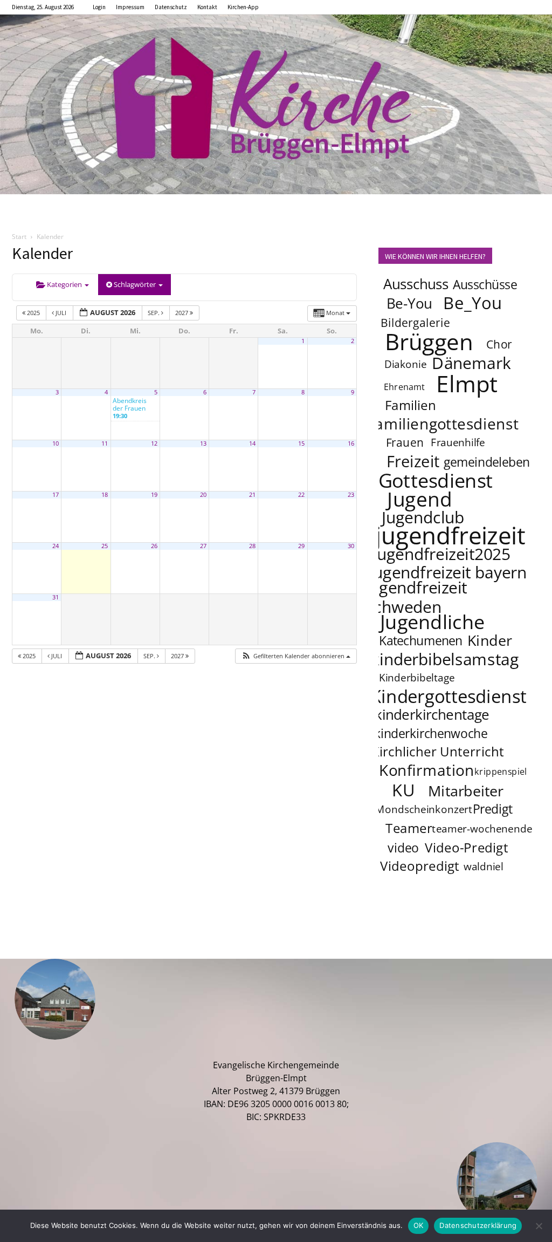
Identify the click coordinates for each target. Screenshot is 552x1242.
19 (154, 495)
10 (55, 443)
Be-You (409, 303)
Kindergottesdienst (448, 696)
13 (203, 443)
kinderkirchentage (432, 714)
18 (104, 495)
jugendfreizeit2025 (441, 553)
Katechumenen (421, 640)
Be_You (472, 302)
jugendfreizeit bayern (448, 572)
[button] (296, 656)
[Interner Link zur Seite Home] (276, 104)
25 (104, 546)
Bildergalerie (415, 322)
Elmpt (467, 383)
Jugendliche (432, 621)
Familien (410, 405)
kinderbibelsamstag (445, 658)
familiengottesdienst (444, 423)
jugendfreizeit (450, 535)
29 (301, 546)
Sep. (154, 313)
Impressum (130, 7)
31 (55, 597)
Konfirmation (426, 770)
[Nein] (538, 1225)
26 (154, 546)
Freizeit (413, 461)
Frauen (405, 442)
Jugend (419, 498)
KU (403, 790)
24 (55, 546)
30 (351, 546)
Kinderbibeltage (417, 678)
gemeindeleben (487, 462)
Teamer (408, 828)
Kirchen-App (243, 7)
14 (252, 443)
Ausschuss (416, 284)
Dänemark (471, 362)
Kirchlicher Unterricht (437, 752)
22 (301, 495)
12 (154, 443)
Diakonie (405, 365)
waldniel (483, 867)
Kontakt (207, 7)
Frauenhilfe (458, 443)
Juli (61, 313)
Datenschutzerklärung (477, 1225)
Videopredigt (419, 866)
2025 (33, 313)
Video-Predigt (466, 848)
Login (99, 7)
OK (418, 1225)
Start (19, 236)
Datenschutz (171, 7)
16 (351, 443)
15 (301, 443)
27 (203, 546)
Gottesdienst (435, 480)
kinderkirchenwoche (430, 733)
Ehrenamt (404, 387)
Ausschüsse (485, 284)
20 (203, 495)
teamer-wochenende (482, 829)
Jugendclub (423, 517)
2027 (182, 313)
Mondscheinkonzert (423, 810)
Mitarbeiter (465, 790)
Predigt (493, 809)
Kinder (489, 640)
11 (104, 443)
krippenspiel (500, 771)
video (403, 848)
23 (351, 495)
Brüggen (429, 341)
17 (55, 495)
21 (252, 495)
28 (252, 546)
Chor (499, 344)
